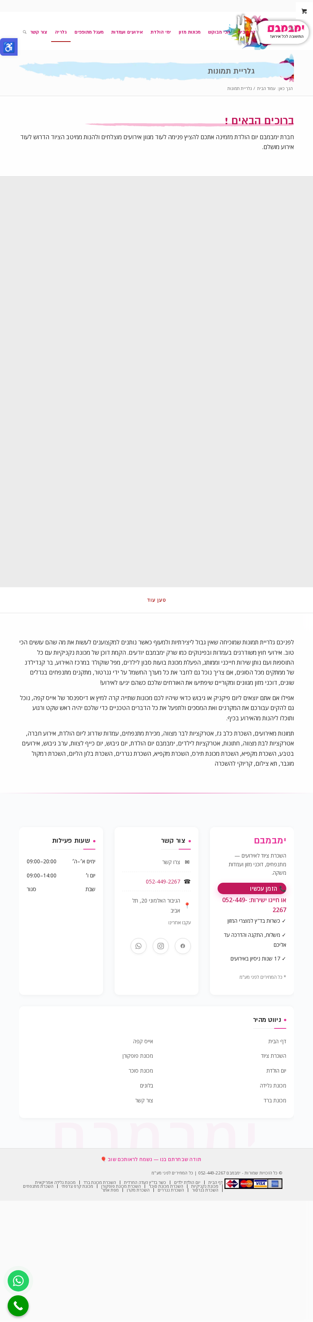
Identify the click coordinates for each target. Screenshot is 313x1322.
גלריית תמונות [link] (231, 71)
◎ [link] (161, 946)
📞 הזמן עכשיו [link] (268, 888)
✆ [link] (139, 946)
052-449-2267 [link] (163, 881)
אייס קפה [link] (143, 1041)
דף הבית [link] (277, 1041)
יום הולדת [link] (276, 1070)
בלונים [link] (146, 1085)
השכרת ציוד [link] (273, 1055)
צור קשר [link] (144, 1100)
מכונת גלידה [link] (273, 1085)
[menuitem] (289, 28)
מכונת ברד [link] (275, 1100)
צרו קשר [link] (171, 862)
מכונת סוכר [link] (141, 1070)
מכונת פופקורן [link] (138, 1055)
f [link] (183, 946)
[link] (9, 47)
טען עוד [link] (156, 599)
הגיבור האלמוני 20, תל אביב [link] (156, 905)
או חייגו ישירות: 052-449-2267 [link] (254, 905)
